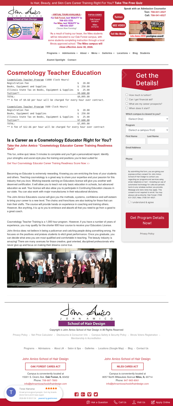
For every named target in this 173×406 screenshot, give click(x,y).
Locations (103, 348)
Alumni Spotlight (56, 59)
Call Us (122, 402)
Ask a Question (99, 402)
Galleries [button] (107, 53)
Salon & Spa (74, 348)
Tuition (119, 17)
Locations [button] (123, 53)
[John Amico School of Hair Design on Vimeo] (89, 395)
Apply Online (163, 402)
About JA (59, 348)
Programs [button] (52, 53)
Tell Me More (117, 33)
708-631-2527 (158, 11)
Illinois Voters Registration (144, 334)
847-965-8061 (131, 380)
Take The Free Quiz (128, 3)
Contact (72, 59)
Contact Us (142, 348)
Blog (135, 53)
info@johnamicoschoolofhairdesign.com (127, 383)
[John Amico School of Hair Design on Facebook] (77, 395)
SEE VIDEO (119, 25)
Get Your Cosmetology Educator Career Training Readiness (48, 163)
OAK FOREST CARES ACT (45, 366)
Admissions (44, 348)
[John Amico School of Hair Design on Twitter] (96, 395)
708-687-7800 (49, 380)
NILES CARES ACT (127, 366)
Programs (29, 348)
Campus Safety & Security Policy (109, 334)
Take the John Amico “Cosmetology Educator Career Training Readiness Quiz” (59, 147)
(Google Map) (116, 348)
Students (145, 53)
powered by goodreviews (47, 398)
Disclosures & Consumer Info (72, 334)
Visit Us (141, 402)
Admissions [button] (69, 53)
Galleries (89, 348)
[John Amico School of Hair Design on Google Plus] (83, 395)
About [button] (83, 53)
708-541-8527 (158, 15)
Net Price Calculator (42, 334)
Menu (94, 53)
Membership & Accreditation (86, 338)
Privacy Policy (20, 334)
